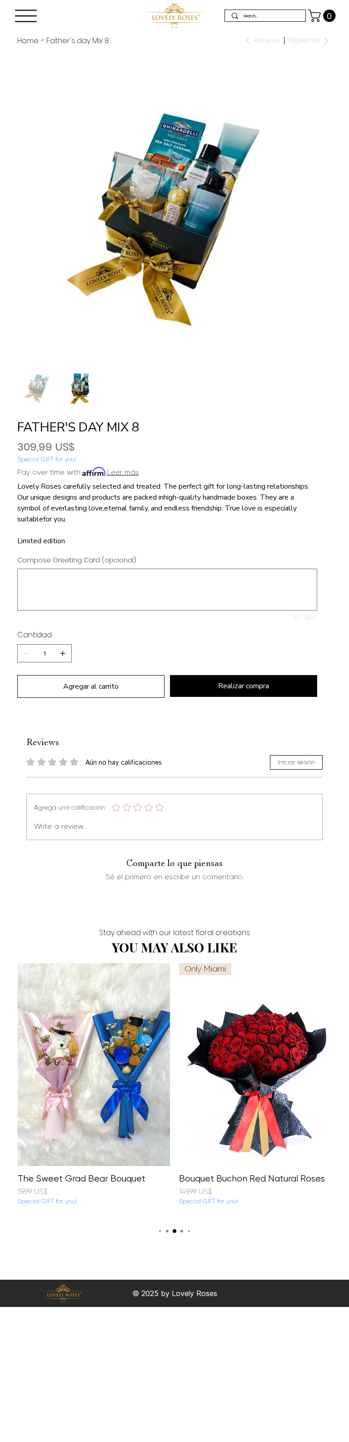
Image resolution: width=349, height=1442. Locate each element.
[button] (323, 16)
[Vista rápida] (94, 1064)
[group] (174, 1090)
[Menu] (26, 16)
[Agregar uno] (63, 653)
